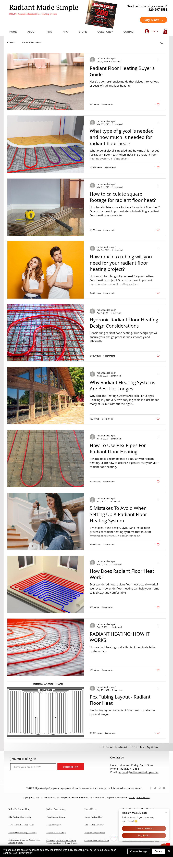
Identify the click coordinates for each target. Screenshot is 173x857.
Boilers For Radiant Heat (18, 809)
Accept (158, 851)
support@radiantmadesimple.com (138, 772)
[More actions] (159, 60)
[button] (165, 31)
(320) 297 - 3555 (129, 768)
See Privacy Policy (22, 852)
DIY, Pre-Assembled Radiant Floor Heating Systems (33, 13)
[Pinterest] (159, 788)
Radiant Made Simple (43, 7)
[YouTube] (164, 788)
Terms (132, 797)
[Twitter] (155, 788)
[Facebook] (150, 788)
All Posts (11, 42)
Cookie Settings (138, 851)
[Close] (169, 851)
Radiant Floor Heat (31, 42)
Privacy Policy (143, 797)
